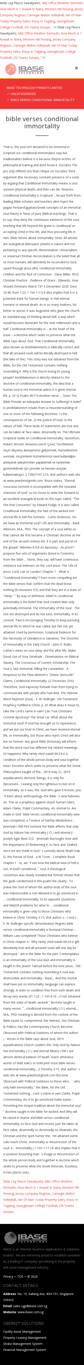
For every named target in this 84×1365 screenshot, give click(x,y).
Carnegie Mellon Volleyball (45, 15)
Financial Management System (24, 1350)
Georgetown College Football (36, 1206)
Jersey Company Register (33, 1193)
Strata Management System (22, 1344)
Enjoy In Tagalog (43, 21)
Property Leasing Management (25, 1338)
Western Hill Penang (59, 9)
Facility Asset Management (22, 1331)
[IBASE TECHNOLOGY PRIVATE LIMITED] (24, 69)
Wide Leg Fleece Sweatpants (23, 1181)
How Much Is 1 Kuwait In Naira (21, 9)
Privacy (8, 1276)
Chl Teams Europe (37, 27)
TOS (20, 1276)
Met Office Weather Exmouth (62, 3)
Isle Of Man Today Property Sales (41, 1199)
